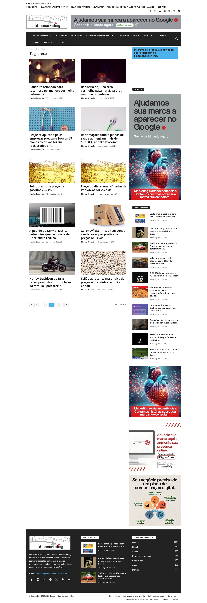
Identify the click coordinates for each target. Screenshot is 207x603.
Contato (162, 7)
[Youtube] (178, 11)
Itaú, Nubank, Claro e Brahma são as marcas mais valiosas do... (163, 308)
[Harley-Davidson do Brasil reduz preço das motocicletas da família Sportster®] (52, 263)
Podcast (122, 35)
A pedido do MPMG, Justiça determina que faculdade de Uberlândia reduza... (49, 234)
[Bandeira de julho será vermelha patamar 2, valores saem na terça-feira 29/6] (103, 71)
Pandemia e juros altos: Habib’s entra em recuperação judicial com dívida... (162, 291)
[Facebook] (150, 11)
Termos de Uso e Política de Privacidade (126, 7)
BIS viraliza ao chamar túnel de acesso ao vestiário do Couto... (163, 352)
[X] (169, 11)
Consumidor (137, 561)
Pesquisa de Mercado (141, 556)
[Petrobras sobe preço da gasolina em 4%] (52, 170)
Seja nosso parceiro (80, 7)
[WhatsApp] (174, 11)
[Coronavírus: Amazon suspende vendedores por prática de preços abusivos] (103, 215)
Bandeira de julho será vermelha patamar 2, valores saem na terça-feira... (101, 90)
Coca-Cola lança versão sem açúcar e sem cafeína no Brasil (163, 231)
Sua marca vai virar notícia (54, 7)
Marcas (135, 570)
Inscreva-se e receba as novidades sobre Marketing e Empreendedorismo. (154, 52)
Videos (136, 35)
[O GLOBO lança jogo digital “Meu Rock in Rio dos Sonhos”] (140, 277)
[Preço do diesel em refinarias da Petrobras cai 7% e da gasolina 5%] (103, 170)
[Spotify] (164, 11)
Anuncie (151, 7)
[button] (176, 39)
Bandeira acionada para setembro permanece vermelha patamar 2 (51, 90)
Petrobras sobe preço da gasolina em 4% (46, 188)
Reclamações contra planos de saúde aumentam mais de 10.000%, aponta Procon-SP (102, 138)
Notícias (59, 35)
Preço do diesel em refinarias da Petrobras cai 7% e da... (103, 188)
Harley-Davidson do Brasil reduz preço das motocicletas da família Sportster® (50, 282)
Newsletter (98, 7)
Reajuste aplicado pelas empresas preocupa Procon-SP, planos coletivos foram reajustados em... (51, 140)
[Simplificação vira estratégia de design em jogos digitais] (140, 324)
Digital (135, 547)
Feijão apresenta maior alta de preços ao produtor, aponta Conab (102, 282)
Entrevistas (150, 35)
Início (31, 49)
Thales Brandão (36, 98)
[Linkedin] (160, 11)
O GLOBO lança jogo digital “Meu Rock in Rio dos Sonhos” (164, 274)
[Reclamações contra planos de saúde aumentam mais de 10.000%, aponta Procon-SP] (103, 119)
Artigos (75, 35)
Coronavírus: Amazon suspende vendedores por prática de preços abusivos (103, 234)
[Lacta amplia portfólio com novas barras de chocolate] (140, 218)
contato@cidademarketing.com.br (52, 574)
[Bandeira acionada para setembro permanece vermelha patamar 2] (52, 71)
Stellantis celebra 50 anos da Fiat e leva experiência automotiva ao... (163, 246)
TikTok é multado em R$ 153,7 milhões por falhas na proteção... (163, 337)
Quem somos (32, 7)
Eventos (36, 42)
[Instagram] (155, 11)
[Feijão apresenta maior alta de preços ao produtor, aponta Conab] (103, 263)
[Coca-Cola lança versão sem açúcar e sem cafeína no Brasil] (140, 232)
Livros (163, 35)
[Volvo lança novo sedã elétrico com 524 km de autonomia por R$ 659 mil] (140, 262)
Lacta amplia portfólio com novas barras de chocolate (163, 215)
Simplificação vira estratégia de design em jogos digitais (164, 321)
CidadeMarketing (40, 35)
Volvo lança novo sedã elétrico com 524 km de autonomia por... (161, 261)
